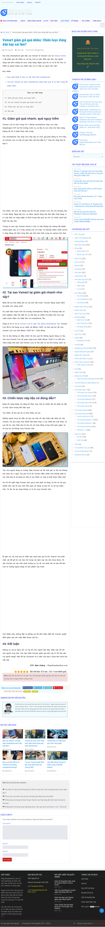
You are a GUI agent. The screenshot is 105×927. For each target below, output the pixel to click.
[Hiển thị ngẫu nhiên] (102, 25)
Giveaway (78, 269)
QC (76, 369)
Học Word (80, 303)
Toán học (78, 434)
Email (5, 851)
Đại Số (79, 437)
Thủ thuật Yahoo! (83, 406)
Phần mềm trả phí (83, 365)
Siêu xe (79, 286)
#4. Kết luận (9, 111)
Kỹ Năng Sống (82, 327)
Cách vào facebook (81, 238)
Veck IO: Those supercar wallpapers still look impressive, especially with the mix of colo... (90, 120)
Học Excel (80, 296)
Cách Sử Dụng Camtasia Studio (88, 379)
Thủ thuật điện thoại (84, 396)
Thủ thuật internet (81, 410)
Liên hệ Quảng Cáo (88, 897)
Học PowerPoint (83, 299)
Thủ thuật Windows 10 (85, 420)
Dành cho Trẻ (82, 320)
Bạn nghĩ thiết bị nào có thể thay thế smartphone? (28, 77)
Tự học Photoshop (81, 451)
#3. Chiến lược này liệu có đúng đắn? (19, 107)
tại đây (56, 807)
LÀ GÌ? (45, 21)
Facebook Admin (37, 886)
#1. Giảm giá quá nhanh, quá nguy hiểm (20, 98)
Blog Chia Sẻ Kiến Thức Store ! (88, 48)
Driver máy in (81, 251)
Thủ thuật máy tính (81, 414)
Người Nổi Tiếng (80, 355)
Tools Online (20, 2)
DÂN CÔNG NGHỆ (34, 21)
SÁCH (23, 21)
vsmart (35, 691)
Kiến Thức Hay (80, 314)
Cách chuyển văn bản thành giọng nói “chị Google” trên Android (64, 906)
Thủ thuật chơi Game (84, 393)
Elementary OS (82, 341)
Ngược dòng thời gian (82, 352)
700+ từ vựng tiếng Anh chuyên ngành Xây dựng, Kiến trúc (65, 891)
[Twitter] (74, 923)
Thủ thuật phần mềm (84, 403)
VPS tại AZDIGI (98, 923)
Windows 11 (81, 430)
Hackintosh (79, 276)
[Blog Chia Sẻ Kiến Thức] (16, 13)
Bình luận (20, 50)
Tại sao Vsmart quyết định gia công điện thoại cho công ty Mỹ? (34, 764)
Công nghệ (81, 282)
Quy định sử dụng (87, 888)
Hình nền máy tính (81, 279)
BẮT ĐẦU (54, 21)
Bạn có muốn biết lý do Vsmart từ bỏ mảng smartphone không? (11, 764)
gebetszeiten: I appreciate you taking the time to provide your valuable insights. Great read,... (90, 112)
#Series (29, 2)
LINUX (77, 338)
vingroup (27, 691)
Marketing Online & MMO (84, 348)
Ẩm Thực (78, 234)
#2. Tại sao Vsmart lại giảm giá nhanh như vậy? (23, 102)
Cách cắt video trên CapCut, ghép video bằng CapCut (64, 898)
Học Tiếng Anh (82, 323)
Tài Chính (78, 386)
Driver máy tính (82, 254)
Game (77, 266)
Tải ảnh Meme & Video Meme (85, 383)
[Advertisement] (35, 161)
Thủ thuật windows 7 (84, 423)
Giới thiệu (84, 879)
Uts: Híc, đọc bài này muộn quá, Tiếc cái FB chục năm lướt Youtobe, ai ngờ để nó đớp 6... (90, 104)
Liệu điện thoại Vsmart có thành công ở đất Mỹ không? (56, 764)
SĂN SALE (97, 21)
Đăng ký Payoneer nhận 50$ (38, 882)
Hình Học (80, 440)
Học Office (78, 293)
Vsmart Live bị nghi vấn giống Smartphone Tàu (40, 324)
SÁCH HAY (78, 372)
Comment (7, 823)
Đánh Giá (78, 259)
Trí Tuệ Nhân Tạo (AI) (82, 448)
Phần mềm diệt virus (82, 359)
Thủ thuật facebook (84, 399)
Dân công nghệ (80, 245)
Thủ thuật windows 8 (84, 427)
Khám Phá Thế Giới (82, 307)
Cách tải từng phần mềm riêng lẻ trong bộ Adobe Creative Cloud (65, 883)
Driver (77, 248)
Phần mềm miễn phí (82, 362)
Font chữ (78, 262)
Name (5, 844)
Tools (77, 444)
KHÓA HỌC (79, 310)
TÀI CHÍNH (86, 21)
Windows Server (80, 455)
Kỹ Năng (78, 317)
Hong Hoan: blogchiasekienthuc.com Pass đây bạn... (90, 142)
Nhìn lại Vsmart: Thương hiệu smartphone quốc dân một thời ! (12, 743)
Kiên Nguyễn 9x (33, 878)
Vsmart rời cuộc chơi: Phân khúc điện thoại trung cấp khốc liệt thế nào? (34, 743)
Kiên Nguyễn (9, 50)
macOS (77, 345)
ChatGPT (38, 2)
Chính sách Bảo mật (88, 902)
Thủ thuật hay (80, 390)
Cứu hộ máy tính (83, 416)
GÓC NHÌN (65, 21)
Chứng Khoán (79, 241)
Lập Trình (78, 334)
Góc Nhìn (6, 32)
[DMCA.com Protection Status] (95, 907)
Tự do (79, 289)
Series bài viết (80, 376)
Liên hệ (83, 883)
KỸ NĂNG (74, 21)
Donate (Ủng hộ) (87, 893)
